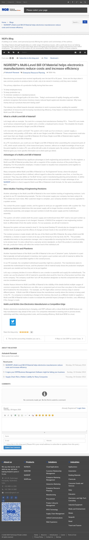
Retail (70, 521)
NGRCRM (27, 471)
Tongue (46, 415)
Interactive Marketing (53, 484)
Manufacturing (51, 495)
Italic (8, 415)
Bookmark (54, 58)
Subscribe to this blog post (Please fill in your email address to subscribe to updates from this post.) (42, 444)
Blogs (12, 22)
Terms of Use (72, 535)
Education (71, 494)
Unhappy (49, 415)
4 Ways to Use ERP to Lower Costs (68, 339)
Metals (70, 513)
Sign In (25, 2)
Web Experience (51, 522)
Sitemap (18, 2)
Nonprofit (71, 517)
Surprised (43, 415)
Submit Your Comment (12, 447)
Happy (36, 415)
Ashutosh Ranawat (12, 72)
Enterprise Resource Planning (34, 73)
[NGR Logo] (11, 9)
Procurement (50, 499)
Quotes (29, 415)
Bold (5, 415)
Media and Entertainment (76, 509)
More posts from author (10, 356)
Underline (11, 415)
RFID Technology (52, 510)
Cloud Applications (52, 467)
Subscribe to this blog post (29, 58)
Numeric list (22, 415)
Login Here (81, 408)
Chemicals (72, 479)
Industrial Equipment (75, 505)
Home (3, 2)
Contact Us (11, 2)
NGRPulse (27, 479)
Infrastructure (54, 535)
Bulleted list (19, 415)
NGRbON (27, 467)
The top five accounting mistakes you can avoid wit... (26, 339)
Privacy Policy (38, 537)
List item (25, 415)
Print (46, 58)
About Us (44, 535)
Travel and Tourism (74, 525)
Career (63, 535)
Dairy (70, 490)
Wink (52, 415)
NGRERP (7, 182)
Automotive (72, 471)
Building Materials (74, 475)
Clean (32, 415)
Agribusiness (72, 467)
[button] (85, 52)
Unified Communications (54, 518)
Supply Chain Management (55, 514)
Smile (39, 415)
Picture (15, 415)
